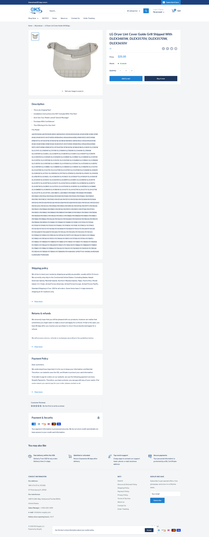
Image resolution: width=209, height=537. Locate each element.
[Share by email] (175, 48)
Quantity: (113, 71)
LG (110, 49)
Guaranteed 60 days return (37, 2)
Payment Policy (123, 491)
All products (39, 26)
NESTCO (45, 18)
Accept (149, 530)
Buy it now (161, 79)
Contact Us (75, 18)
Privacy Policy (123, 495)
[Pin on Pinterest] (167, 48)
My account (158, 12)
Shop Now (32, 18)
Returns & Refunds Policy (127, 484)
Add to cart (126, 79)
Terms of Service (124, 498)
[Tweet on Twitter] (171, 48)
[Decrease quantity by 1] (120, 70)
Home (54, 18)
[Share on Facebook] (163, 48)
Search (120, 481)
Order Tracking (89, 18)
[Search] (146, 10)
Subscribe (157, 500)
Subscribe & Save (172, 2)
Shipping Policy (123, 488)
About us (64, 18)
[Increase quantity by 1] (132, 70)
